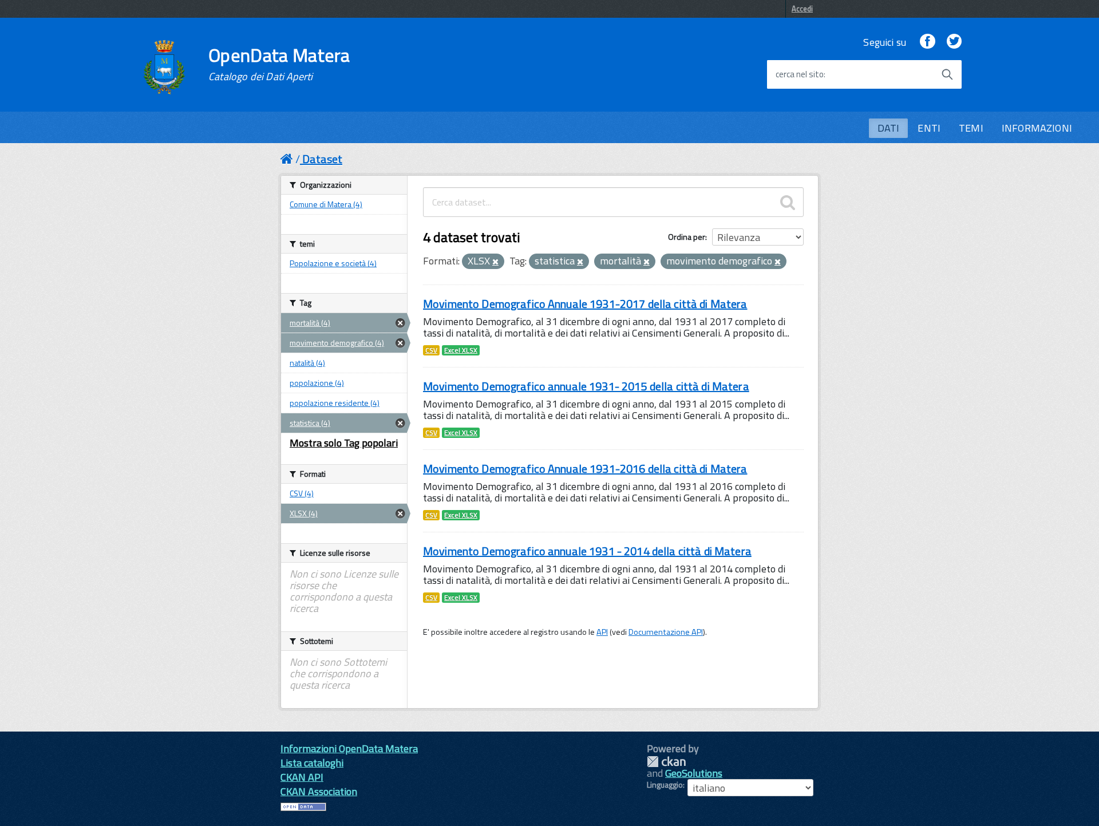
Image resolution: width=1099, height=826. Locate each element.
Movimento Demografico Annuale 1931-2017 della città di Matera (585, 304)
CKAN (666, 762)
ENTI (929, 128)
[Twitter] (954, 42)
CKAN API (301, 777)
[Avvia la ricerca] (947, 74)
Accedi (802, 8)
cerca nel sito (800, 74)
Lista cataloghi (311, 762)
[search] (787, 202)
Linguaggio (665, 785)
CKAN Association (318, 791)
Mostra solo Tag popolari (344, 442)
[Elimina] (495, 262)
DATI (888, 128)
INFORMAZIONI (1037, 128)
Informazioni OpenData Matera (349, 748)
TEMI (971, 128)
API (602, 632)
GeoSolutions (693, 773)
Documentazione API (665, 632)
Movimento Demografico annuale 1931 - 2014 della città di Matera (587, 551)
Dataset (322, 159)
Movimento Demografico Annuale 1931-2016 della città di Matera (585, 468)
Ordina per (686, 237)
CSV (431, 350)
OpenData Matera (279, 64)
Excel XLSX (460, 350)
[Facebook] (927, 42)
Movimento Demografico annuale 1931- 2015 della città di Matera (586, 386)
